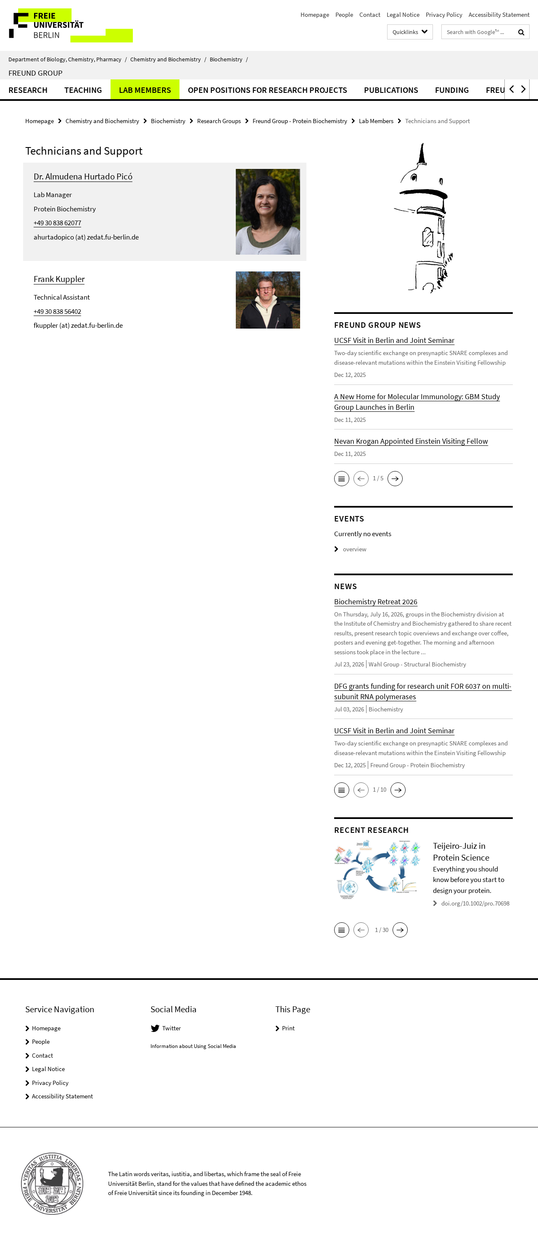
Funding (452, 89)
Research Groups (219, 121)
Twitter (171, 1028)
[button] (510, 89)
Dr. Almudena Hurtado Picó (83, 176)
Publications (391, 89)
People (344, 14)
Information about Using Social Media (193, 1046)
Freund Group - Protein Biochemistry (300, 121)
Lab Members (145, 89)
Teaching (83, 89)
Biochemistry (229, 59)
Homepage (315, 14)
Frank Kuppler (59, 278)
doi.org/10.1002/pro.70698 (475, 903)
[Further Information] (268, 211)
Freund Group (35, 73)
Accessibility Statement (499, 14)
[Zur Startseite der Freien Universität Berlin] (70, 25)
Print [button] (288, 1028)
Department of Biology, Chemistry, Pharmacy (67, 59)
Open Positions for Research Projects (267, 89)
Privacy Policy (444, 14)
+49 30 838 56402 (57, 311)
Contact (369, 14)
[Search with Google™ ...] (521, 32)
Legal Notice (403, 14)
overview (355, 549)
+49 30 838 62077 (57, 222)
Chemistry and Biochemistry (168, 59)
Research (27, 89)
